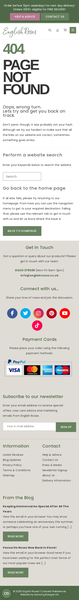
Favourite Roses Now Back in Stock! (30, 548)
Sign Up (66, 427)
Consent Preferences (53, 591)
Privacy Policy (12, 465)
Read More (16, 536)
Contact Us (55, 17)
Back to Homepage (22, 231)
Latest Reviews (13, 455)
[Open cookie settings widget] (6, 593)
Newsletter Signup (54, 470)
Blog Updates (12, 460)
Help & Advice (25, 17)
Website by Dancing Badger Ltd (39, 594)
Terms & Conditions (16, 470)
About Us (48, 475)
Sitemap (9, 475)
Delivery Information (56, 480)
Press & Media (52, 465)
